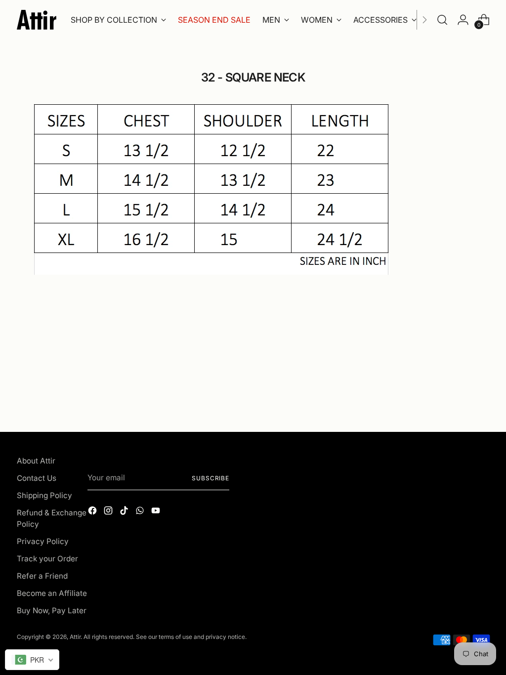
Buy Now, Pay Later (51, 610)
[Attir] (36, 20)
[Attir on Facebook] (93, 512)
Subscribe (210, 478)
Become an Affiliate (52, 593)
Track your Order (47, 558)
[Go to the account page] (463, 20)
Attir (75, 636)
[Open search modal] (442, 20)
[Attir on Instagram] (109, 512)
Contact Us (36, 478)
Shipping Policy (44, 495)
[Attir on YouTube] (157, 512)
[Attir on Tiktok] (125, 512)
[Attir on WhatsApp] (141, 512)
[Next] (424, 20)
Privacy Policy (43, 541)
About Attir (36, 460)
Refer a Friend (42, 576)
